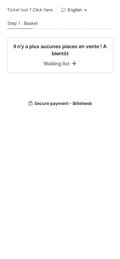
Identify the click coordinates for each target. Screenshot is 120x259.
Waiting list (57, 63)
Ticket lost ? (30, 9)
